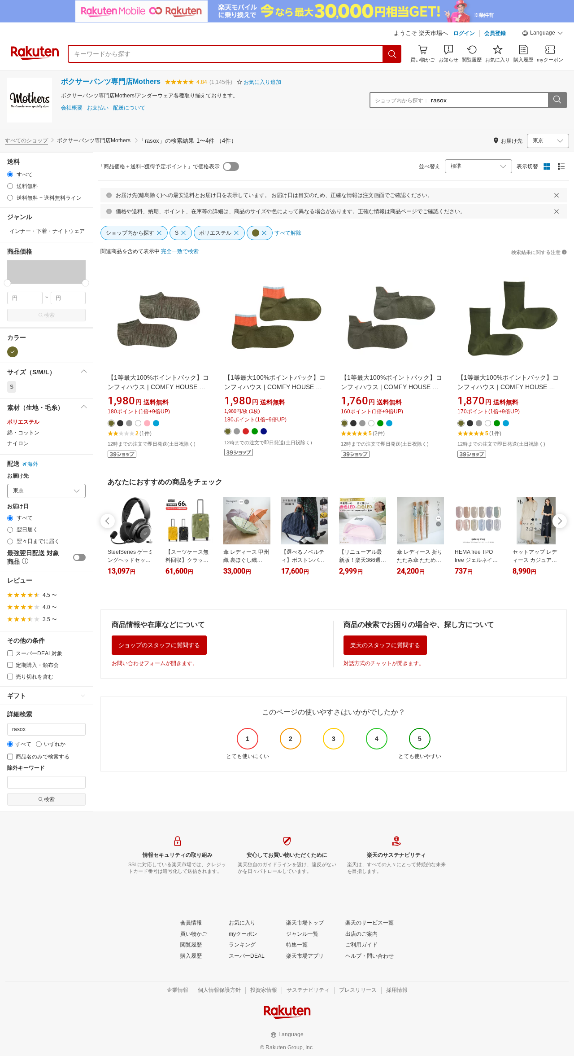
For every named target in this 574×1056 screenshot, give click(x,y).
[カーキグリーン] (12, 351)
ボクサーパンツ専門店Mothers (111, 81)
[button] (542, 34)
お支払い (98, 108)
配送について (129, 108)
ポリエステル (23, 422)
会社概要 (72, 108)
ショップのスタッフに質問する (159, 645)
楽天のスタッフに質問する (385, 645)
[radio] (10, 174)
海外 (32, 464)
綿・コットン (23, 432)
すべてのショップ (26, 140)
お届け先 (18, 476)
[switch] (79, 557)
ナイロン (18, 443)
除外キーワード (26, 768)
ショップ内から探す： (402, 100)
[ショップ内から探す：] (557, 100)
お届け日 (18, 506)
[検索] (392, 54)
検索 (49, 315)
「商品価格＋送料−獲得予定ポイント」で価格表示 (159, 166)
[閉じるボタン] (556, 195)
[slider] (7, 283)
